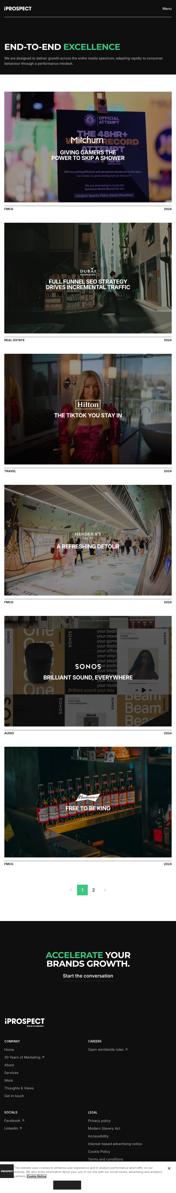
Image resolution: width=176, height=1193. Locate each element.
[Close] (169, 1168)
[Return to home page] (18, 8)
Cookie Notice (36, 1176)
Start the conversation (88, 976)
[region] (88, 1177)
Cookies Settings (67, 1185)
